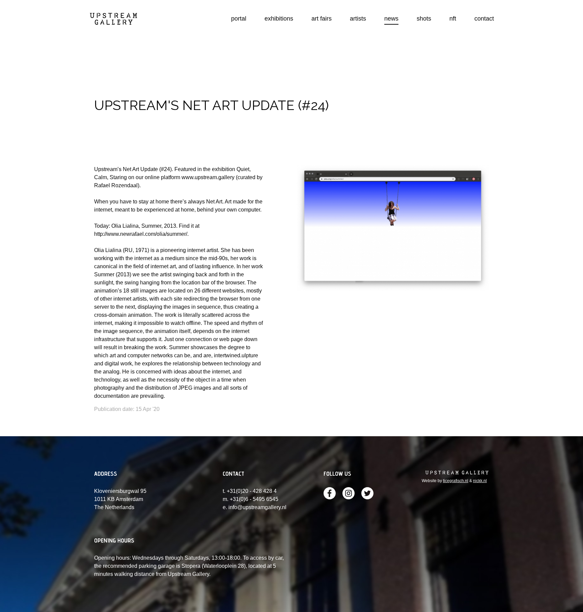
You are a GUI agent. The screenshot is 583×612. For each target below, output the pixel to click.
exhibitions (279, 18)
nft (452, 18)
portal (238, 18)
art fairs (321, 18)
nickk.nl (480, 480)
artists (358, 18)
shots (424, 18)
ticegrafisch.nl (455, 480)
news (391, 18)
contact (484, 18)
